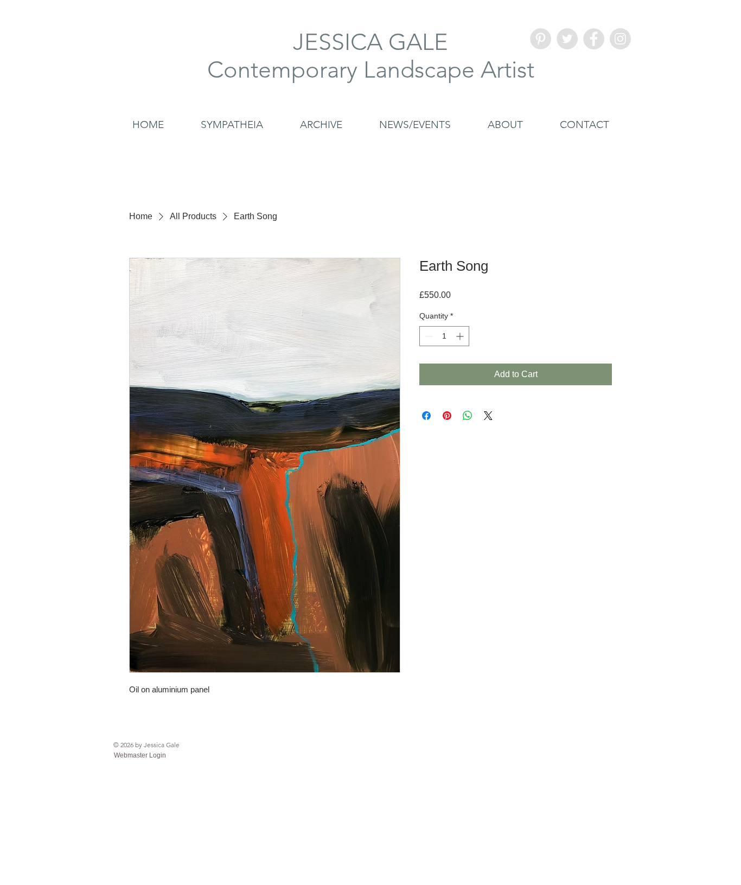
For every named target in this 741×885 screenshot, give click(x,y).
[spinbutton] (444, 336)
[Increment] (461, 336)
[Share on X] (488, 415)
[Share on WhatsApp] (467, 415)
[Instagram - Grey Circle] (620, 38)
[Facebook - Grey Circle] (593, 38)
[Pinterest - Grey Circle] (540, 38)
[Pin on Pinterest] (446, 415)
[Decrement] (428, 336)
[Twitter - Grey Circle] (567, 38)
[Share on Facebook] (426, 415)
